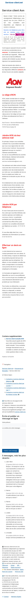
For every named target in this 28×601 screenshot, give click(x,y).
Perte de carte (19, 571)
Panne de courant (7, 571)
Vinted (12, 565)
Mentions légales (16, 596)
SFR (18, 565)
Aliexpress (5, 567)
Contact (6, 596)
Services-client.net (14, 2)
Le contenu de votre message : (11, 428)
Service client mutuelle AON (15, 339)
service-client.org (20, 412)
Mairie (22, 569)
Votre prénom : (6, 422)
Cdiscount (5, 565)
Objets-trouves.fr (16, 567)
